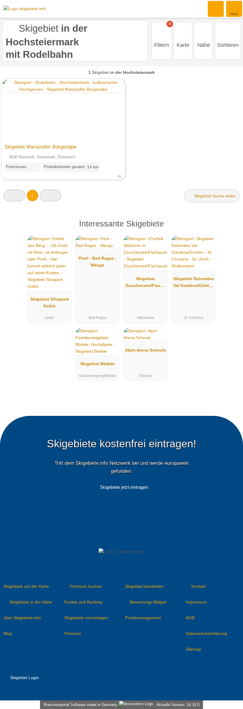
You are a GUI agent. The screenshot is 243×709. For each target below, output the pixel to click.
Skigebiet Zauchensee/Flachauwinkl (145, 283)
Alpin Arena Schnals (145, 350)
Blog (8, 633)
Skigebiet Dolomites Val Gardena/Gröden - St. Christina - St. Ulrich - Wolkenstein (193, 283)
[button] (14, 195)
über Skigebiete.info (22, 617)
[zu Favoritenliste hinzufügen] (9, 86)
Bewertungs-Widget (148, 602)
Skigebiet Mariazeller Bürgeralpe (40, 147)
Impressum (196, 602)
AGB (190, 617)
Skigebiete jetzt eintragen (124, 487)
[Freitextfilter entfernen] (216, 8)
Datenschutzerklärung (206, 633)
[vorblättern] (110, 110)
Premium (72, 633)
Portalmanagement (143, 617)
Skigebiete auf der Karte (26, 586)
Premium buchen (86, 586)
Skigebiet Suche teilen (214, 196)
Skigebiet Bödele (97, 363)
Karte (183, 45)
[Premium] (231, 229)
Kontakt (198, 586)
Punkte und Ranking (83, 602)
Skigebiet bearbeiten (144, 586)
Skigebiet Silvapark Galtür (49, 302)
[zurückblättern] (17, 110)
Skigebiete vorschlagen (86, 617)
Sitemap (193, 649)
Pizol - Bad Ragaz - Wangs (97, 261)
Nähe (203, 45)
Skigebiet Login (24, 677)
